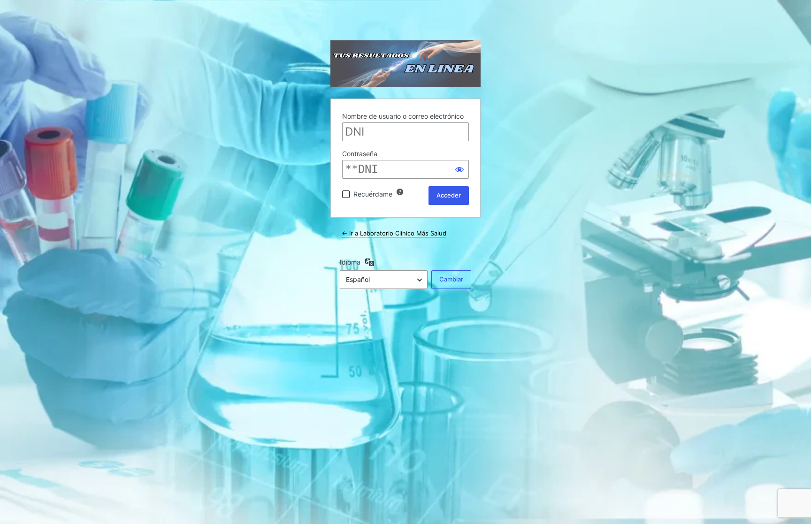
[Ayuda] (400, 191)
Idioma (350, 262)
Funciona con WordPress (405, 63)
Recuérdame (372, 194)
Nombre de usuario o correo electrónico (403, 116)
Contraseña (359, 154)
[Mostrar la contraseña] (459, 169)
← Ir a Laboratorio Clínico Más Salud (394, 233)
